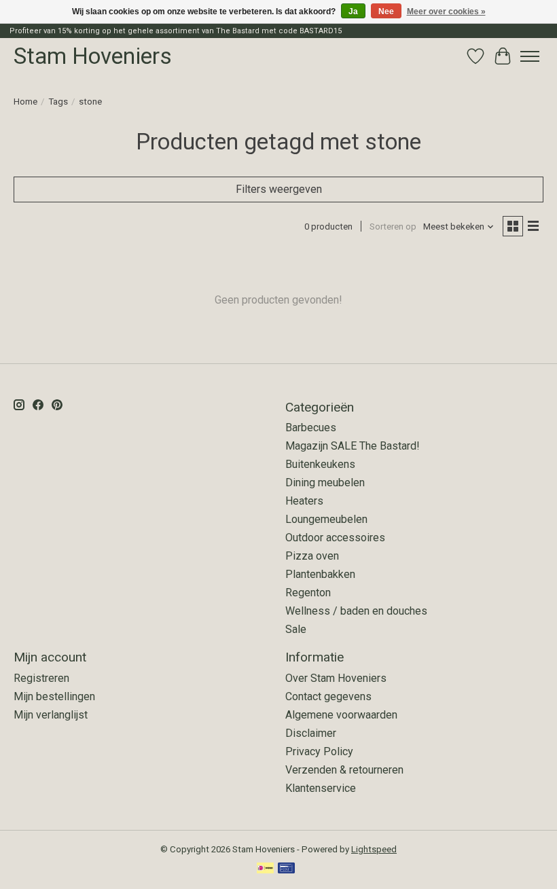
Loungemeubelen (326, 519)
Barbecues (310, 427)
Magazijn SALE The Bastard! (352, 445)
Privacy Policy (319, 751)
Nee (386, 11)
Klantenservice (320, 788)
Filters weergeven (279, 189)
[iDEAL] (265, 869)
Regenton (308, 592)
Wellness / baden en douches (356, 610)
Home (25, 101)
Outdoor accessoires (335, 537)
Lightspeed (374, 849)
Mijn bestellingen (54, 696)
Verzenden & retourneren (344, 769)
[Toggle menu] (529, 56)
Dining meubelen (325, 482)
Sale (295, 629)
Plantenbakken (320, 574)
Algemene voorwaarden (341, 714)
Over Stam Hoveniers (336, 678)
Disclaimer (310, 733)
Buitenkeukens (320, 464)
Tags (58, 101)
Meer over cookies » (446, 11)
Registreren (41, 678)
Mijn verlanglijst (51, 714)
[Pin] (286, 869)
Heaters (304, 500)
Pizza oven (312, 555)
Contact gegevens (328, 696)
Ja (353, 11)
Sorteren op (393, 226)
